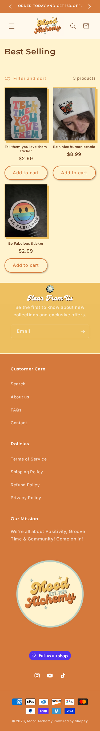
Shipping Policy (27, 471)
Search (18, 383)
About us (20, 396)
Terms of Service (29, 459)
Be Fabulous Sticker (25, 243)
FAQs (16, 410)
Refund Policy (25, 484)
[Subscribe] (82, 331)
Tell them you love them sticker (26, 149)
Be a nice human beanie (74, 147)
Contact (19, 422)
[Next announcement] (90, 6)
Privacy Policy (26, 497)
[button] (11, 26)
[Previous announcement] (10, 6)
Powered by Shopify (71, 721)
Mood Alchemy (40, 721)
